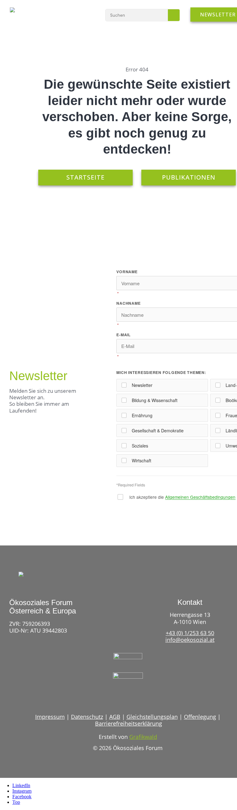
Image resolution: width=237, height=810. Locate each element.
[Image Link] (29, 13)
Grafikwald (143, 736)
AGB (114, 716)
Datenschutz (87, 716)
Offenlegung (200, 716)
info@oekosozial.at (189, 639)
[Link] (116, 697)
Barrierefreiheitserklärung (128, 723)
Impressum (50, 716)
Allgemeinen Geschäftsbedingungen (200, 497)
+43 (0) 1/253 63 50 (190, 633)
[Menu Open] (83, 15)
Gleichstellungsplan (152, 716)
